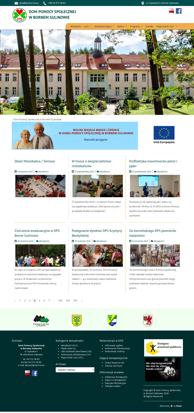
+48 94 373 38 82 (57, 3)
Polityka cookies (113, 386)
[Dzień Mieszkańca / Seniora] (40, 186)
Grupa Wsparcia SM (114, 362)
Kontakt (149, 26)
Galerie (120, 26)
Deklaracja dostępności (116, 376)
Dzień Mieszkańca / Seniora (35, 161)
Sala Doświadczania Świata (74, 351)
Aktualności (75, 26)
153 (60, 300)
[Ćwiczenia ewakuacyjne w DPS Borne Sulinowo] (40, 255)
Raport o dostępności (115, 379)
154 (68, 300)
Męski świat (66, 348)
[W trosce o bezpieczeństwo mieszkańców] (97, 186)
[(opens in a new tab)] (154, 186)
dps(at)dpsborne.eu (34, 365)
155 (75, 300)
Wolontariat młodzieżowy (73, 354)
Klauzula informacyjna (115, 383)
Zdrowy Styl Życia (113, 365)
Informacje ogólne (114, 345)
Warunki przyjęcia (102, 26)
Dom (86, 26)
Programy (135, 26)
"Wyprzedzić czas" (165, 26)
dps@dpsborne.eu (29, 3)
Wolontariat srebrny (115, 351)
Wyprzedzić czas (69, 357)
